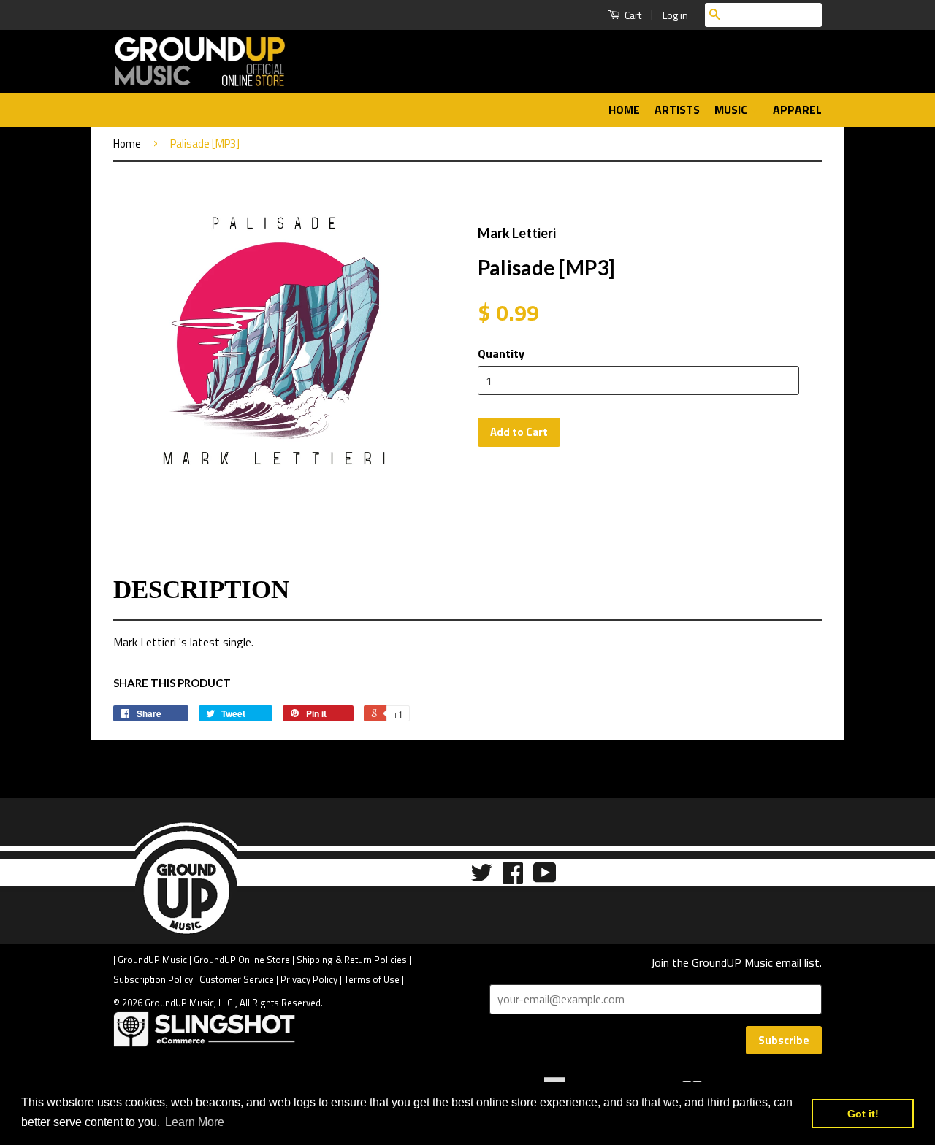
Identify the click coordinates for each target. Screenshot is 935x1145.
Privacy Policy (308, 979)
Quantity (501, 353)
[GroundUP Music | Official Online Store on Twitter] (481, 877)
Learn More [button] (194, 1122)
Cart (631, 15)
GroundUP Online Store (242, 959)
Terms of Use (372, 979)
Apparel (797, 109)
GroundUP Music (152, 959)
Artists (677, 109)
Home (624, 109)
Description (201, 589)
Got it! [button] (863, 1113)
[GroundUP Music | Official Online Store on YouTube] (545, 877)
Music (732, 109)
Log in (675, 15)
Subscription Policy (153, 979)
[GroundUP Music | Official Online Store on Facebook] (513, 877)
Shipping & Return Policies (352, 959)
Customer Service (236, 979)
